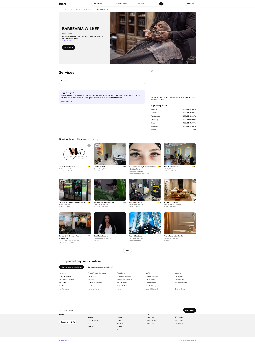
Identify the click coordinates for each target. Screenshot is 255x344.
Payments (120, 323)
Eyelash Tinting (179, 279)
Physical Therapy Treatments (97, 273)
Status (119, 330)
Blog (89, 323)
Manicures (178, 273)
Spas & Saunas (63, 286)
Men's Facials (179, 286)
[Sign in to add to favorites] (89, 145)
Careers (90, 317)
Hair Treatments (64, 289)
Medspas (91, 279)
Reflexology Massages (124, 276)
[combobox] (102, 4)
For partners (120, 317)
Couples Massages (152, 286)
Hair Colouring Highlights (66, 279)
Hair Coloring (179, 276)
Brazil (72, 10)
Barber (67, 10)
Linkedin (180, 320)
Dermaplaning (150, 279)
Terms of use (150, 323)
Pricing (119, 320)
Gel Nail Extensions (152, 276)
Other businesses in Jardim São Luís (71, 267)
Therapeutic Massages (95, 282)
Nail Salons (62, 273)
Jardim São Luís (89, 10)
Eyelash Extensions (181, 282)
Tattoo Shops (121, 273)
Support (119, 326)
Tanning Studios (151, 282)
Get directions (67, 41)
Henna (119, 289)
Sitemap (90, 326)
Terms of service (151, 320)
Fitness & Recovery (65, 276)
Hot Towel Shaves (93, 289)
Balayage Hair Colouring (124, 279)
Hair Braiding (92, 276)
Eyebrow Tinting (180, 289)
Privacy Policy (150, 317)
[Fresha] (62, 3)
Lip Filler (148, 273)
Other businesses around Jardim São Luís (100, 267)
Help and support (93, 320)
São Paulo (79, 10)
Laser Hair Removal (152, 289)
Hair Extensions (122, 282)
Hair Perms (91, 286)
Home (61, 10)
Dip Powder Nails (122, 286)
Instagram (181, 323)
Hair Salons (62, 282)
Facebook (181, 317)
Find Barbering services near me (70, 87)
